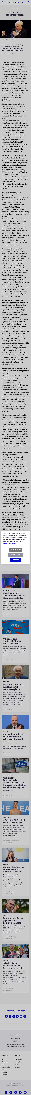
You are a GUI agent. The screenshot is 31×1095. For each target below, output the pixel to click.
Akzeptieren (15, 560)
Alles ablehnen (15, 550)
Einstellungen (15, 555)
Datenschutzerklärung (9, 544)
